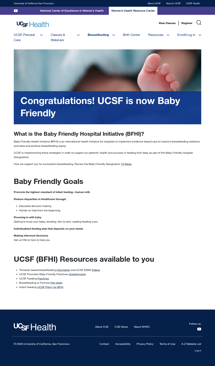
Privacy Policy (145, 344)
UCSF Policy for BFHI (50, 287)
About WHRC (142, 326)
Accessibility (123, 344)
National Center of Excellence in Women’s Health (72, 10)
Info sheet (56, 282)
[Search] (198, 22)
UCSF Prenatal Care (24, 37)
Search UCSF (173, 3)
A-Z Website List (191, 344)
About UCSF (154, 3)
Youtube (16, 10)
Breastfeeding (98, 35)
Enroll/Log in (186, 35)
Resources (155, 35)
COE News (121, 326)
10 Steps (126, 164)
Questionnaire (77, 274)
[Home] (33, 24)
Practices (43, 278)
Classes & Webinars (58, 37)
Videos (96, 270)
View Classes (167, 23)
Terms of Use (167, 344)
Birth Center (131, 35)
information (63, 270)
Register (186, 23)
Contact (104, 344)
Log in (198, 350)
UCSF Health (193, 3)
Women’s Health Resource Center (133, 10)
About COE (102, 326)
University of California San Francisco (34, 3)
